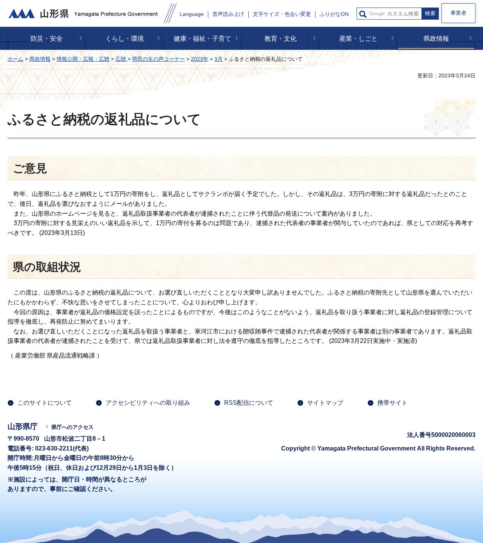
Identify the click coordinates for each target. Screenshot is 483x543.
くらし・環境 (124, 38)
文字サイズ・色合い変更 (282, 14)
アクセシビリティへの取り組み (148, 403)
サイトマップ (325, 403)
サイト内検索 (362, 14)
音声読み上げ (228, 14)
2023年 (199, 59)
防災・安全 (47, 38)
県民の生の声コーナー (158, 59)
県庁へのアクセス (72, 427)
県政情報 (436, 38)
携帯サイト (392, 403)
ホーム (15, 59)
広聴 (121, 59)
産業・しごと (358, 38)
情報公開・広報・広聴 (83, 59)
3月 (218, 59)
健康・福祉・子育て (202, 38)
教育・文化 (281, 38)
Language (192, 14)
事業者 (458, 13)
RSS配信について (248, 403)
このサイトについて (44, 403)
